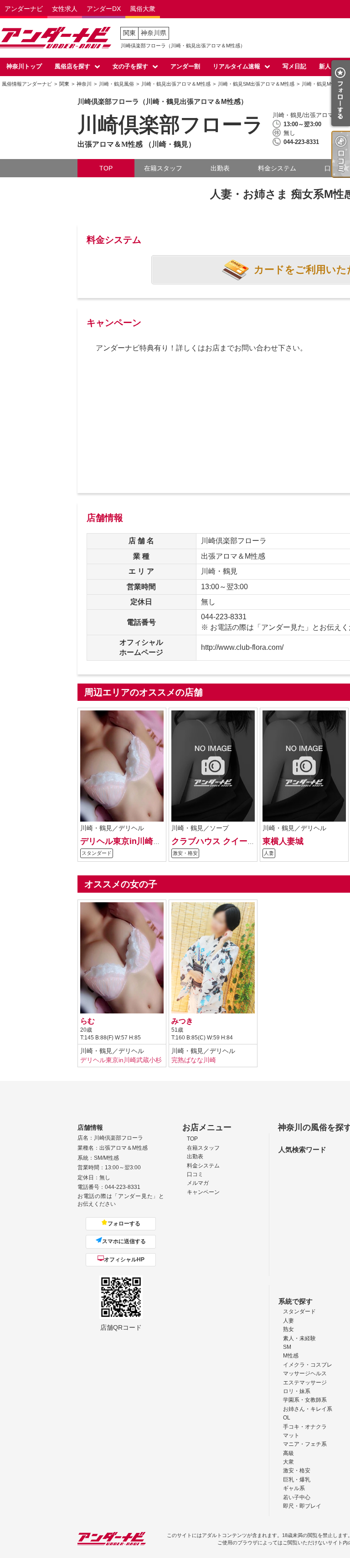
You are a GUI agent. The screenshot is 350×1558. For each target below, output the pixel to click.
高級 (288, 1453)
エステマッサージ (305, 1382)
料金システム (277, 168)
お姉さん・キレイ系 (307, 1409)
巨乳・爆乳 (296, 1479)
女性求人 (64, 8)
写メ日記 (294, 66)
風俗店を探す (72, 66)
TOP (106, 168)
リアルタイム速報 (236, 66)
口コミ (195, 1174)
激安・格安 (296, 1470)
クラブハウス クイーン (213, 841)
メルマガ (198, 1183)
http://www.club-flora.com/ (242, 647)
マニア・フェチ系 (305, 1444)
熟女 (288, 1329)
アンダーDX (104, 8)
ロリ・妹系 (296, 1391)
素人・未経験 (299, 1338)
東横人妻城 (283, 841)
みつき (182, 1021)
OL (286, 1417)
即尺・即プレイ (302, 1506)
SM (287, 1347)
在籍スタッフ (163, 168)
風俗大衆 (142, 8)
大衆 (288, 1462)
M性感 (291, 1355)
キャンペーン (203, 1192)
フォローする (124, 1223)
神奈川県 (153, 32)
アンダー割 (185, 66)
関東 (129, 32)
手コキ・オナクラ (305, 1427)
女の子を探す (130, 66)
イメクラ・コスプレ (307, 1365)
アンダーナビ (24, 8)
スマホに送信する (124, 1241)
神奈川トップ (24, 66)
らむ (87, 1021)
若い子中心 (296, 1497)
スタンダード (299, 1311)
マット (291, 1435)
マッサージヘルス (305, 1373)
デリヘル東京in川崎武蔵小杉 (133, 841)
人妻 (288, 1320)
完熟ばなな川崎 (193, 1060)
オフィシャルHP (124, 1259)
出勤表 (220, 168)
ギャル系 (294, 1488)
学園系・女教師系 (305, 1400)
